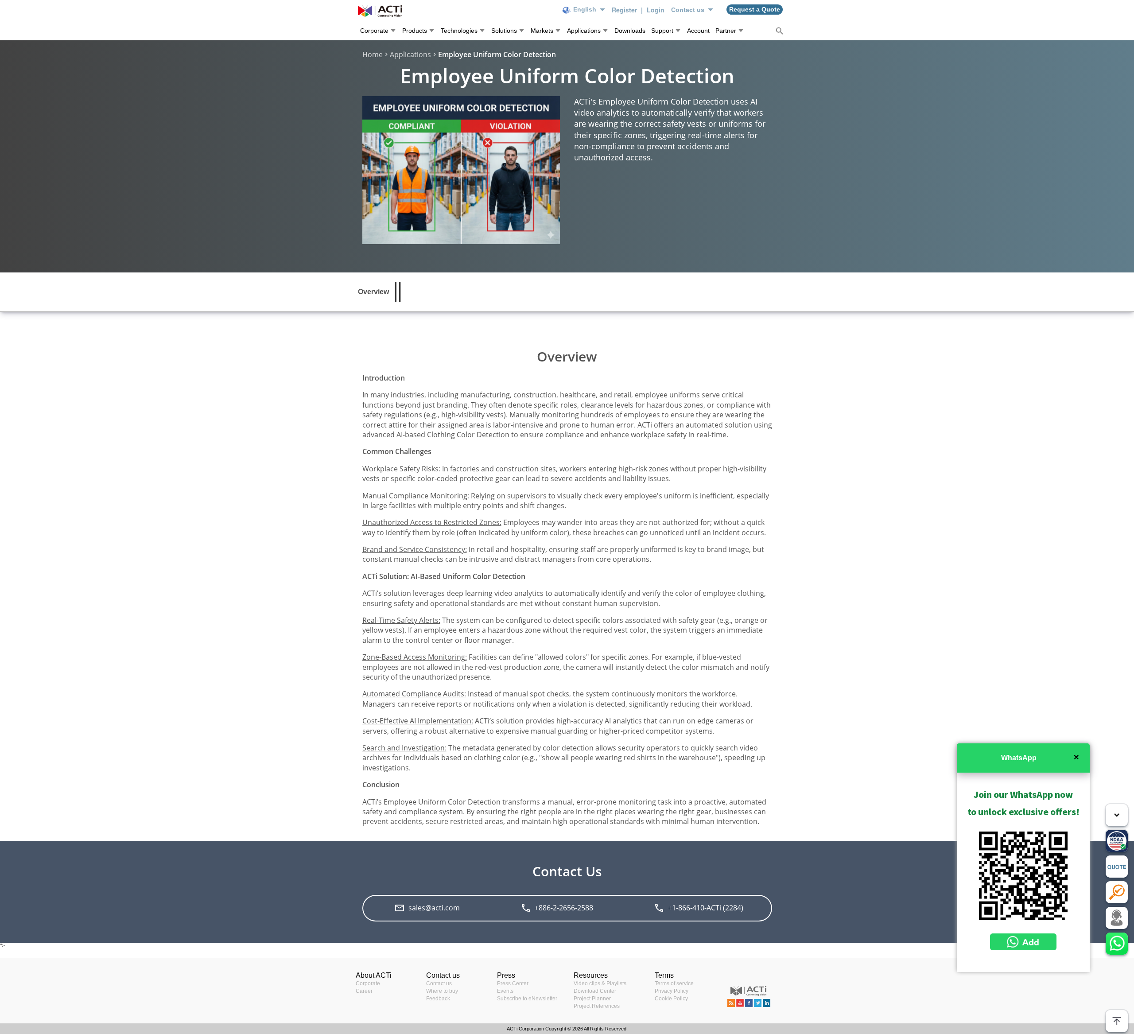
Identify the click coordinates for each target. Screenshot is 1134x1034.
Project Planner (592, 998)
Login (655, 9)
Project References (597, 1006)
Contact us (439, 983)
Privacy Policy (671, 991)
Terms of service (674, 983)
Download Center (595, 991)
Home (372, 54)
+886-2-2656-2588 (564, 908)
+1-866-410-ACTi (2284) (705, 908)
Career (364, 991)
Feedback (438, 998)
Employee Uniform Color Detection (497, 54)
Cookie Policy (671, 998)
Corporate (368, 983)
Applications (410, 54)
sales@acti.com (434, 908)
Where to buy (442, 991)
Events (505, 991)
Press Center (512, 983)
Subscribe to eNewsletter (527, 998)
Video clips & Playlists (600, 983)
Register (625, 9)
